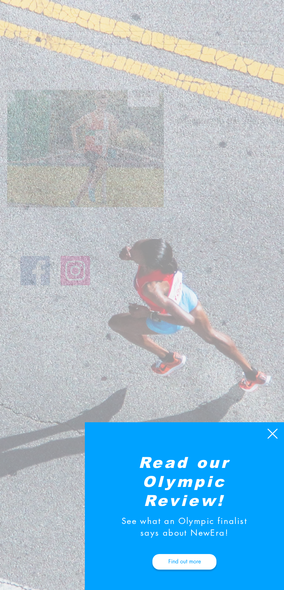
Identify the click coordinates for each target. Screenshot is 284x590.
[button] (272, 433)
